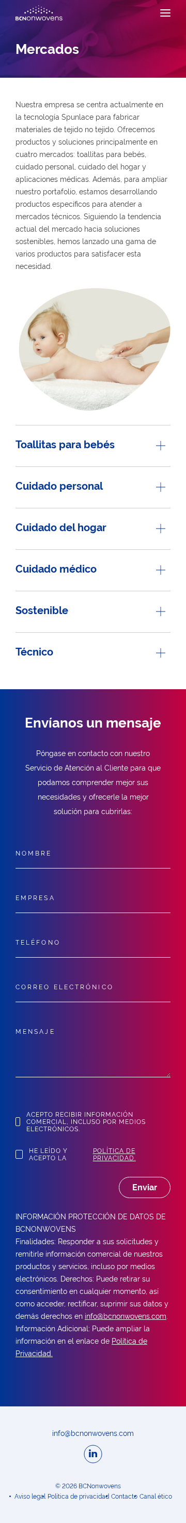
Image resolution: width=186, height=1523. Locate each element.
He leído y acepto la (82, 1154)
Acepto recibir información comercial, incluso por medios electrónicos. (86, 1122)
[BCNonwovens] (39, 13)
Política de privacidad (78, 1496)
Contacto (124, 1496)
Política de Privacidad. (114, 1154)
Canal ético (156, 1496)
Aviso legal (29, 1496)
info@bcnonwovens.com (125, 1316)
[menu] (165, 13)
